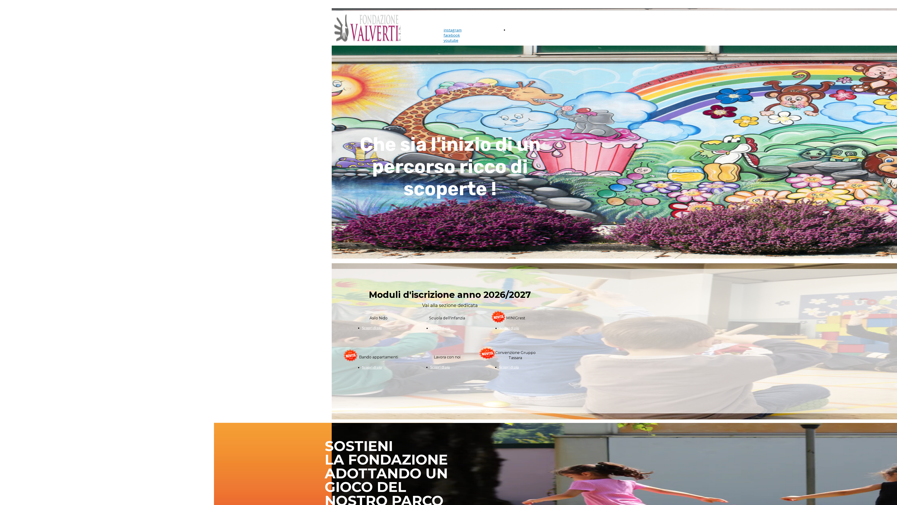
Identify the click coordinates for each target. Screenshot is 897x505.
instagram (453, 30)
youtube (451, 40)
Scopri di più (509, 367)
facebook (452, 35)
